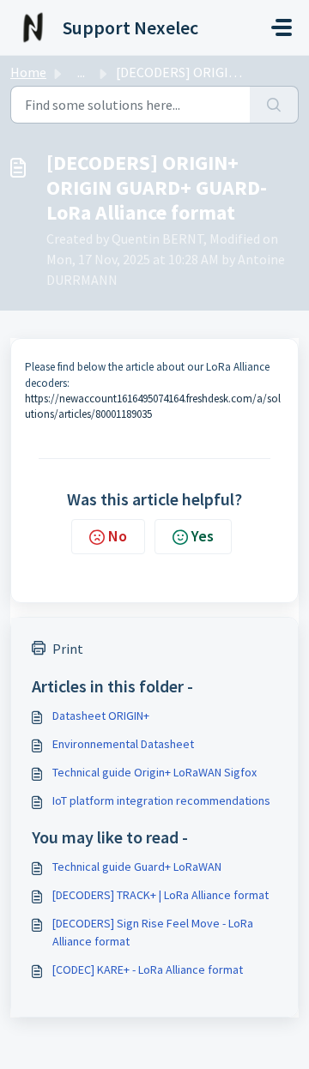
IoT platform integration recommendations (161, 800)
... (81, 72)
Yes (202, 536)
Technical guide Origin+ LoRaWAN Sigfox (154, 772)
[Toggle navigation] (281, 27)
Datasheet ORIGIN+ (100, 715)
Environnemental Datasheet (123, 744)
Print (67, 648)
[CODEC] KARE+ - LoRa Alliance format (147, 969)
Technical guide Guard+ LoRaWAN (136, 866)
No (117, 536)
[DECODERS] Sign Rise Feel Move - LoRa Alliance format (152, 932)
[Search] (274, 105)
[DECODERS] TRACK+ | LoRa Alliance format (160, 895)
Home (28, 72)
